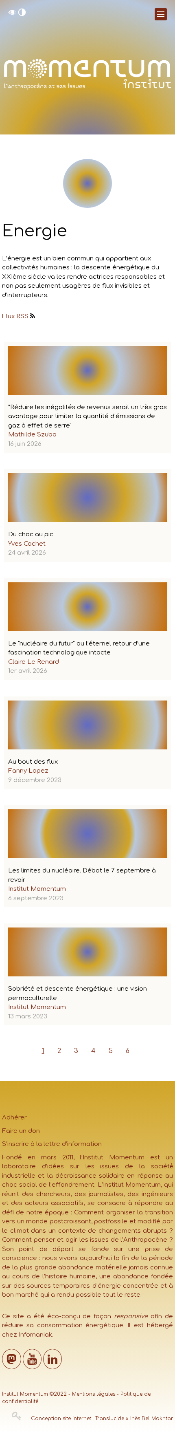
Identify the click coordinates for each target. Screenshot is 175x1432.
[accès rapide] (12, 14)
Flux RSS (15, 316)
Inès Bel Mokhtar (151, 1418)
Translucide (109, 1418)
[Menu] (161, 14)
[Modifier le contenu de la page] (17, 1416)
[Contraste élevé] (22, 14)
